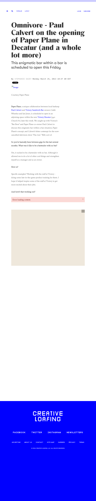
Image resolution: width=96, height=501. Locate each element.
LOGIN (79, 11)
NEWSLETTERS (75, 433)
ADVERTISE (16, 442)
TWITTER (36, 433)
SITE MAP (50, 442)
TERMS (81, 442)
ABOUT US (28, 442)
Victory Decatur (44, 117)
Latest (27, 11)
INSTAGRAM (54, 433)
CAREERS (61, 442)
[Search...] (12, 11)
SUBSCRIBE (87, 11)
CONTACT (39, 442)
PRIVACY (72, 442)
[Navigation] (7, 11)
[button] (83, 211)
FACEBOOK (19, 433)
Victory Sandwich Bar (35, 110)
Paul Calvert (16, 110)
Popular (19, 11)
